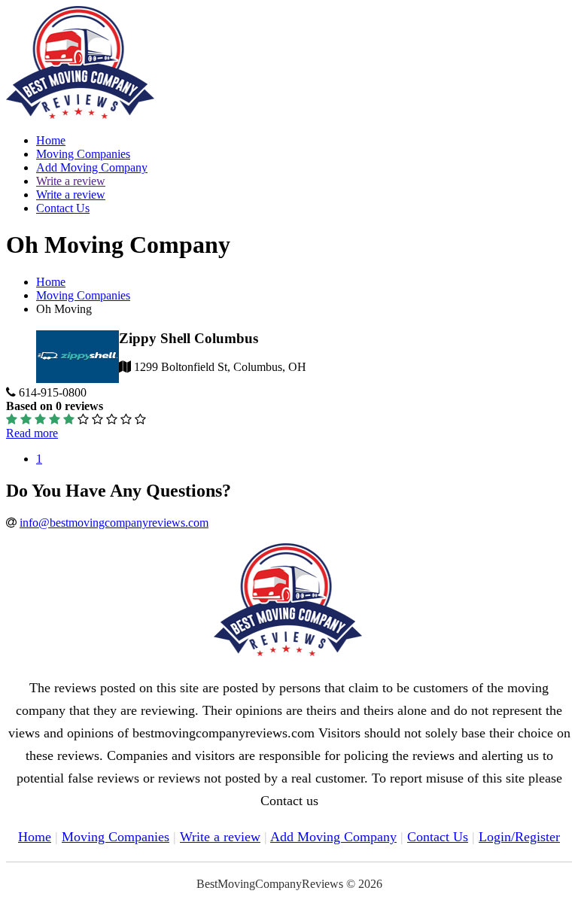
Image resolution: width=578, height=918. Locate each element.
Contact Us (63, 208)
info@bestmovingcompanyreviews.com (114, 522)
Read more (32, 433)
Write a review (70, 181)
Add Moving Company (92, 167)
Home (50, 140)
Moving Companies (83, 153)
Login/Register (519, 836)
